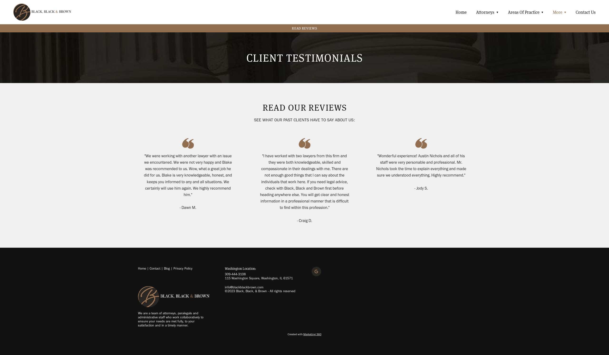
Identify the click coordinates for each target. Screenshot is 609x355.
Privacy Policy (182, 268)
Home (461, 12)
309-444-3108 (235, 274)
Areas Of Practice (526, 12)
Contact (155, 268)
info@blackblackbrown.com (244, 287)
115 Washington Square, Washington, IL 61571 (259, 278)
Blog (167, 268)
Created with (304, 334)
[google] (316, 271)
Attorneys (487, 12)
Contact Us (586, 12)
